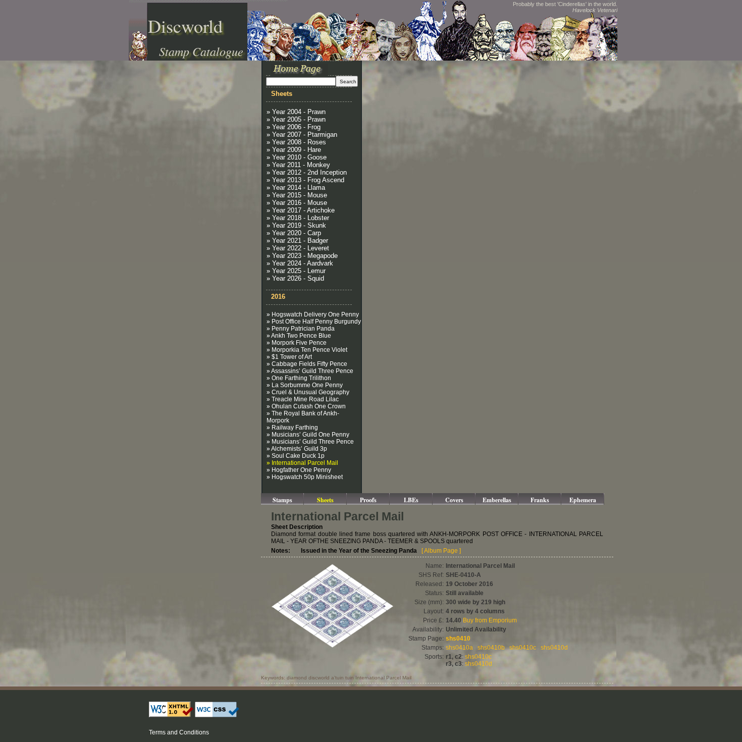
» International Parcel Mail (302, 462)
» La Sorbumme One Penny (305, 385)
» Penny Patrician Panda (301, 328)
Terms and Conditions (179, 732)
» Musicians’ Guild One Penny (308, 434)
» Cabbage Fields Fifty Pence (307, 363)
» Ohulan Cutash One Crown (306, 406)
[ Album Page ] (441, 550)
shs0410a (459, 647)
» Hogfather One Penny (299, 469)
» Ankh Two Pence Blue (299, 335)
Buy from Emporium (490, 620)
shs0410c (522, 647)
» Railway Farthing (292, 427)
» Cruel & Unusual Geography (308, 392)
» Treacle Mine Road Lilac (303, 399)
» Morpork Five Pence (297, 342)
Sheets (325, 500)
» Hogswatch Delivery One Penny (313, 314)
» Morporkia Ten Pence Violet (307, 349)
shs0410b (491, 647)
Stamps (282, 500)
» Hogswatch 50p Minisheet (305, 477)
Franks (540, 500)
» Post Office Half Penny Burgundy (314, 321)
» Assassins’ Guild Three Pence (310, 371)
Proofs (368, 500)
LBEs (411, 500)
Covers (454, 500)
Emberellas (497, 500)
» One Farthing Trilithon (299, 378)
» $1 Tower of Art (289, 356)
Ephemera (582, 500)
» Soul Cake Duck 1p (296, 455)
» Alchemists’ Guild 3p (297, 448)
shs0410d (554, 647)
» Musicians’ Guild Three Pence (310, 441)
